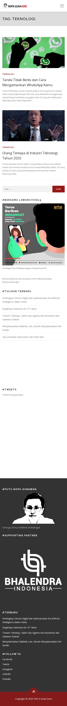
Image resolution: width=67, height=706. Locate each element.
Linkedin (6, 674)
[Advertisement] (22, 364)
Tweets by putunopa (12, 394)
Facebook (7, 659)
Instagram (7, 669)
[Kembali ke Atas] (33, 691)
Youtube (6, 678)
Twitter (6, 664)
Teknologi (8, 74)
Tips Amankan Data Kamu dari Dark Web (23, 336)
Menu (61, 5)
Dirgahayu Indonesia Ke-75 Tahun (19, 308)
